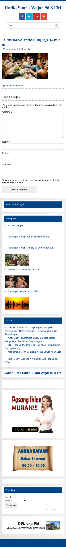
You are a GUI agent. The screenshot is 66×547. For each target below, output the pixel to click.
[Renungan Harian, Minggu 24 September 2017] (17, 266)
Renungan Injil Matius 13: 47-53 (23, 291)
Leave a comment (14, 85)
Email (6, 153)
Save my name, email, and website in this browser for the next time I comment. (31, 181)
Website (6, 164)
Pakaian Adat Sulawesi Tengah (23, 269)
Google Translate (55, 510)
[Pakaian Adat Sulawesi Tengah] (17, 288)
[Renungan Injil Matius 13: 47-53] (17, 309)
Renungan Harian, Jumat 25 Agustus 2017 (29, 236)
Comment (7, 112)
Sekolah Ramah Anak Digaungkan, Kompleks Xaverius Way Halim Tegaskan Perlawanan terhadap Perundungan (31, 331)
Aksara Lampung (16, 225)
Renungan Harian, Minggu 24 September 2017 (31, 247)
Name (6, 142)
